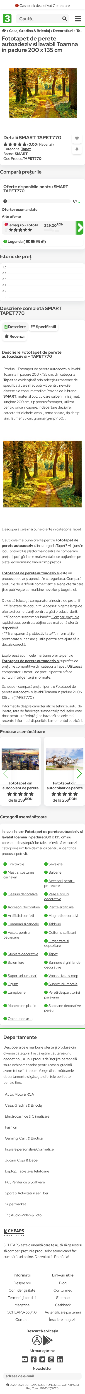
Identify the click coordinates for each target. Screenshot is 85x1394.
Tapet (26, 149)
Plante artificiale (61, 907)
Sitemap (63, 1297)
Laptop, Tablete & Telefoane (27, 1171)
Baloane (55, 872)
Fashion (11, 1127)
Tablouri (55, 924)
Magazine (22, 1305)
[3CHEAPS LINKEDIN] (60, 1360)
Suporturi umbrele (63, 984)
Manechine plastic (22, 1005)
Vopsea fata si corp (63, 975)
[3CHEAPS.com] (7, 18)
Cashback (63, 1305)
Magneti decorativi (63, 915)
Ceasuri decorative (23, 894)
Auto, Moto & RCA (19, 1094)
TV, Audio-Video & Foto (23, 1215)
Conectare (61, 5)
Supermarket (15, 1204)
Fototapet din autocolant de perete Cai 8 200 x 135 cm (65, 788)
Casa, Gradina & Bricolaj (23, 1105)
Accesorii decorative (24, 907)
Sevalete (56, 864)
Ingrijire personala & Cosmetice (29, 1149)
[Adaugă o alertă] (77, 149)
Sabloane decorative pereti (62, 1008)
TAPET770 (32, 158)
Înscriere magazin (63, 1319)
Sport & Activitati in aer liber (27, 1193)
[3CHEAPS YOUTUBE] (25, 1360)
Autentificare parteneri (63, 1312)
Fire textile (16, 864)
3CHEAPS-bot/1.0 (22, 1312)
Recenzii (16, 336)
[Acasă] (4, 30)
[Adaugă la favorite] (77, 138)
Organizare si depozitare (56, 943)
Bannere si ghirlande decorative (62, 965)
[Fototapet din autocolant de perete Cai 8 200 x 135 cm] (64, 759)
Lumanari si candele (23, 924)
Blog (62, 1283)
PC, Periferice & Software (25, 1182)
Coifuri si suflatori (62, 932)
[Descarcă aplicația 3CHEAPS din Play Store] (48, 1342)
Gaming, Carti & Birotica (24, 1138)
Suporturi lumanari (22, 975)
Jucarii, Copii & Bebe (21, 1160)
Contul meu (62, 1290)
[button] (79, 773)
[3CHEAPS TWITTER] (42, 1360)
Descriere (16, 326)
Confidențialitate (22, 1290)
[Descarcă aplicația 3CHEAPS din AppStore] (37, 1342)
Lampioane (17, 992)
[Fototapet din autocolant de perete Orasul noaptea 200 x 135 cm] (20, 759)
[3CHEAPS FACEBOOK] (33, 1360)
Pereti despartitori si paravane (62, 995)
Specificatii (45, 326)
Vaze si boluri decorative (56, 896)
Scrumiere (16, 962)
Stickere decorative (23, 954)
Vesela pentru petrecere (16, 935)
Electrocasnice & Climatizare (27, 1116)
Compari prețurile (65, 617)
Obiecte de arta (20, 1018)
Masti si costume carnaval (18, 875)
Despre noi (22, 1283)
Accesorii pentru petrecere (59, 883)
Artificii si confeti (21, 915)
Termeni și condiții (22, 1297)
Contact (22, 1319)
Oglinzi (13, 984)
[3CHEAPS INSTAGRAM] (51, 1360)
